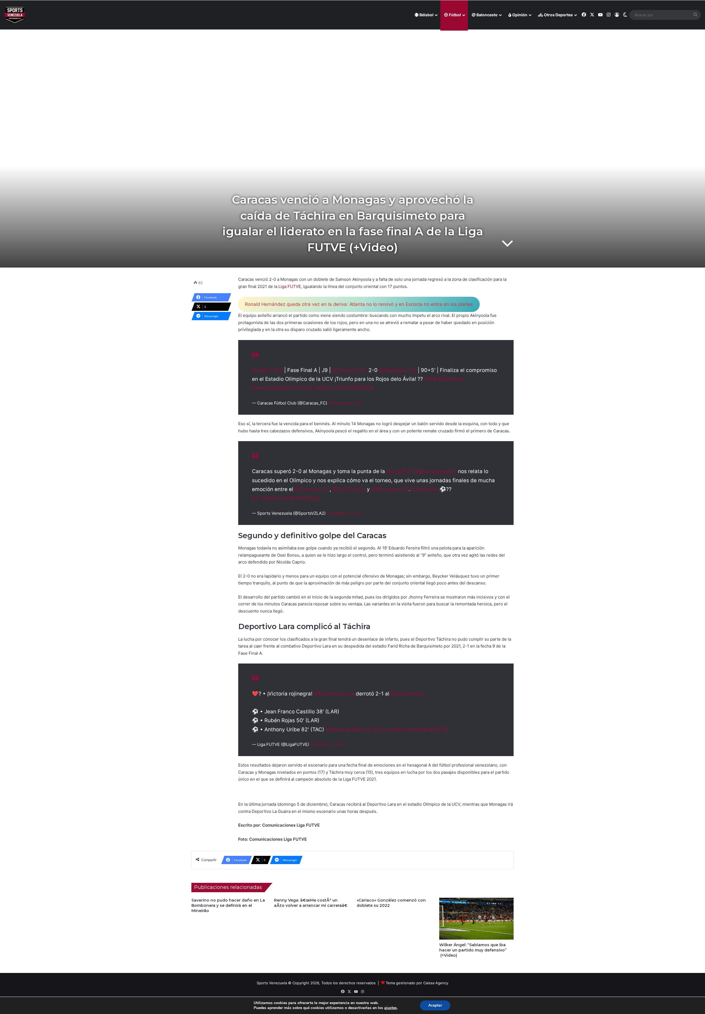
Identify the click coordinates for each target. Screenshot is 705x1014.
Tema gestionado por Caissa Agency (417, 983)
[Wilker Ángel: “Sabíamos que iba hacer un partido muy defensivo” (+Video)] (476, 919)
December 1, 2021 (345, 403)
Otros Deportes (558, 14)
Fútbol (454, 14)
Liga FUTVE (289, 286)
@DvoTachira (348, 489)
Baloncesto (487, 14)
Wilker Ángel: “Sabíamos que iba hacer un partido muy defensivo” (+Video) (473, 950)
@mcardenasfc (438, 471)
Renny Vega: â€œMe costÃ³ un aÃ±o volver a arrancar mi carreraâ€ (310, 903)
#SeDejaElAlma (443, 379)
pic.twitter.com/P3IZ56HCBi (339, 388)
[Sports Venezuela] (14, 15)
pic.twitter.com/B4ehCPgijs (286, 498)
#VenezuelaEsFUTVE (277, 388)
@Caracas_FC (349, 370)
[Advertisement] (352, 69)
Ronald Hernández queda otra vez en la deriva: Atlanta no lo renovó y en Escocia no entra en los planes (359, 304)
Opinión (519, 14)
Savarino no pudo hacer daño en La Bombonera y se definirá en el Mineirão (228, 905)
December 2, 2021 (344, 513)
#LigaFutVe (424, 489)
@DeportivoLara (334, 694)
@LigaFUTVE (402, 471)
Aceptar (435, 1005)
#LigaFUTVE (267, 370)
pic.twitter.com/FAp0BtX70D (413, 729)
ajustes (390, 1007)
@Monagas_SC (397, 370)
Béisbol (426, 14)
